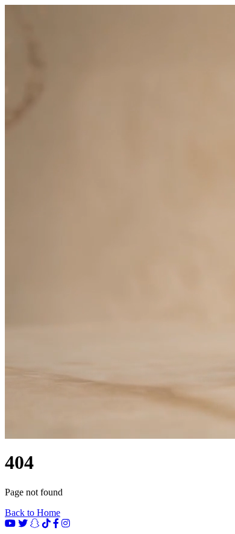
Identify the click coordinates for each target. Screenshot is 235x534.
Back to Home (32, 512)
